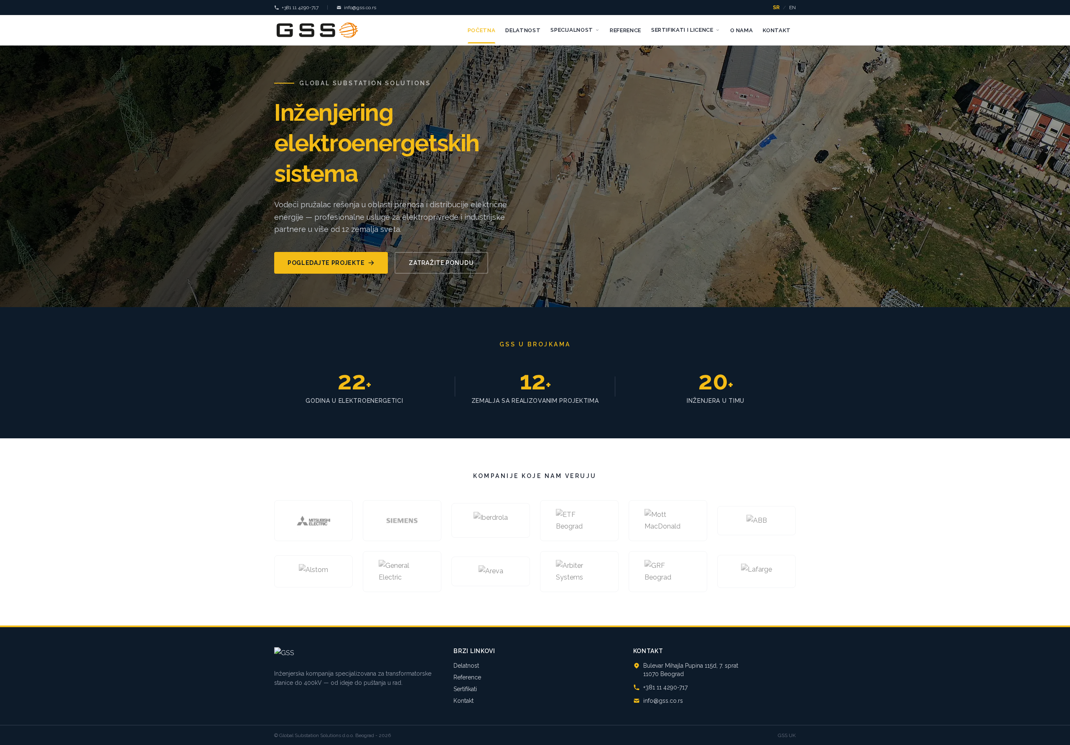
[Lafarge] (756, 571)
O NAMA (741, 30)
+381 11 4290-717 (300, 7)
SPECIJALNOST (571, 30)
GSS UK (787, 735)
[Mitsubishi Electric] (313, 520)
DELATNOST (522, 30)
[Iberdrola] (490, 520)
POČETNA (482, 30)
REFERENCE (625, 30)
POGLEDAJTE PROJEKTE (326, 262)
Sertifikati (465, 689)
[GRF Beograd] (668, 571)
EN (792, 7)
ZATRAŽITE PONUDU (441, 262)
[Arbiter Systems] (579, 571)
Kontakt (463, 700)
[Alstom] (313, 571)
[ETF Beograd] (579, 520)
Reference (467, 677)
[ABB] (756, 520)
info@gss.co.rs (360, 7)
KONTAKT (777, 30)
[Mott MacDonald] (668, 520)
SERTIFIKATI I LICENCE (682, 30)
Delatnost (466, 665)
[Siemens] (402, 520)
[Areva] (490, 572)
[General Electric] (402, 571)
